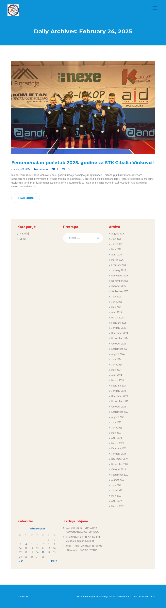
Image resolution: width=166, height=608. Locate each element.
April (116, 254)
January (118, 270)
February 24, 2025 (20, 169)
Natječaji (24, 233)
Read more (26, 198)
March (117, 259)
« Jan (20, 561)
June (116, 244)
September (119, 291)
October (118, 286)
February (118, 265)
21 (43, 552)
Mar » (54, 561)
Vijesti (23, 238)
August (117, 233)
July (116, 238)
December (119, 275)
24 (20, 556)
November (119, 280)
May (116, 249)
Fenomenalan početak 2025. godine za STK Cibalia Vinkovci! (82, 162)
